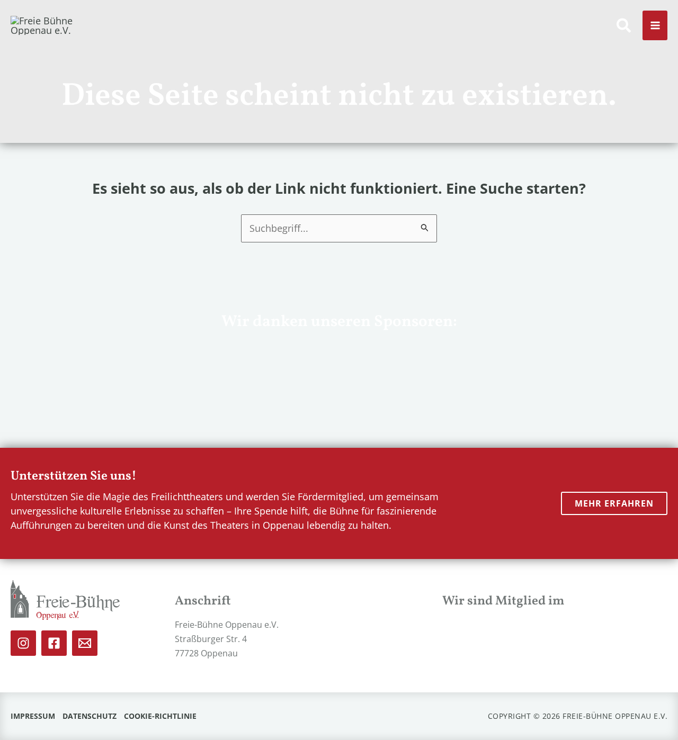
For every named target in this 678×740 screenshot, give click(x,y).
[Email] (84, 643)
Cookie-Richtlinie (160, 716)
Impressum (33, 716)
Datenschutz (90, 716)
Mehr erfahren (614, 503)
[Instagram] (23, 643)
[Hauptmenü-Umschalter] (655, 26)
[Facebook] (54, 643)
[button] (624, 27)
